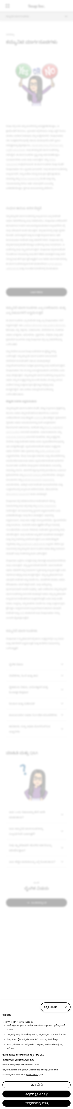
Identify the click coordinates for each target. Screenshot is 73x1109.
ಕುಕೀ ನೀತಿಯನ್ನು (33, 1074)
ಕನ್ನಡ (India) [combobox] (51, 1006)
